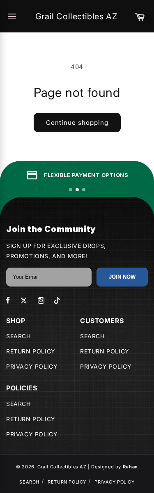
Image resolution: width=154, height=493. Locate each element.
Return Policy (30, 351)
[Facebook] (8, 300)
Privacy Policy (31, 366)
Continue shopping (77, 122)
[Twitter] (24, 300)
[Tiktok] (57, 300)
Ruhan (130, 467)
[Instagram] (41, 300)
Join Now (122, 277)
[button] (140, 16)
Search (18, 335)
